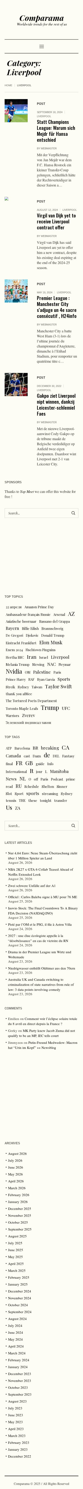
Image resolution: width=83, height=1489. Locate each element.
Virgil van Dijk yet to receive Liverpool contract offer (56, 221)
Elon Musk (50, 642)
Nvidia (14, 671)
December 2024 (19, 1291)
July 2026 (15, 1160)
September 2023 (20, 1394)
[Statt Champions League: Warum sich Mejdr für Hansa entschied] (16, 110)
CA (65, 747)
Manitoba (59, 771)
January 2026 (18, 1201)
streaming (50, 793)
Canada (13, 755)
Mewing (38, 664)
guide (40, 763)
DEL (56, 756)
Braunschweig (52, 628)
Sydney (23, 687)
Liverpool (44, 116)
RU (19, 786)
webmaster (49, 148)
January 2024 (18, 1366)
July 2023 (15, 1408)
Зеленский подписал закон (28, 722)
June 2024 (15, 1332)
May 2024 (15, 1339)
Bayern (12, 628)
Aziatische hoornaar (21, 621)
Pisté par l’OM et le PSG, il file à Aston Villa (40, 924)
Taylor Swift (58, 686)
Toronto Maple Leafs (22, 708)
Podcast (57, 779)
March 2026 (17, 1188)
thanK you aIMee (19, 694)
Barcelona (22, 748)
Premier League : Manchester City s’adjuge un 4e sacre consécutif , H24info (57, 306)
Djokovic (32, 635)
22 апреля (14, 607)
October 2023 (18, 1387)
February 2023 (18, 1442)
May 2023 (15, 1422)
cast (27, 756)
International (16, 771)
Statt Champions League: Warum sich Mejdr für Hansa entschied (56, 130)
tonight (45, 800)
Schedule (31, 786)
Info (50, 763)
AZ (71, 613)
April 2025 (16, 1263)
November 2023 (19, 1380)
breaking (50, 748)
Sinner (62, 786)
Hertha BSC (15, 657)
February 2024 (18, 1360)
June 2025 (15, 1249)
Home (8, 85)
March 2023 (17, 1435)
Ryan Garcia (46, 679)
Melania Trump (18, 664)
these (32, 800)
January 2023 (18, 1449)
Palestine (42, 672)
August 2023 (17, 1401)
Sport (19, 793)
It (31, 770)
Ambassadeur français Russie (28, 614)
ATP (9, 748)
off (36, 779)
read (9, 786)
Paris (57, 672)
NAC (51, 664)
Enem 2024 (14, 649)
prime (70, 779)
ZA (17, 808)
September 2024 (20, 1311)
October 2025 (18, 1222)
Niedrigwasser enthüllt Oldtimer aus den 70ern (41, 968)
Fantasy (68, 756)
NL (22, 778)
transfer (60, 800)
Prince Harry (16, 679)
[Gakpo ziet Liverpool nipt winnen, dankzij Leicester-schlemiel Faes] (16, 384)
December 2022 (19, 1456)
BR (35, 748)
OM (27, 672)
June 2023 (15, 1415)
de (47, 755)
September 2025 (20, 1229)
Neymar (65, 664)
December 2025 (19, 1208)
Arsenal (59, 614)
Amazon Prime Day (39, 607)
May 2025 (15, 1256)
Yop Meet (27, 491)
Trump (50, 707)
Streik (10, 687)
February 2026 (18, 1194)
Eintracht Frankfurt (21, 643)
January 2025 (18, 1284)
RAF (31, 679)
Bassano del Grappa (54, 621)
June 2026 (15, 1167)
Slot (9, 793)
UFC (66, 708)
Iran (31, 656)
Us (9, 807)
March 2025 (17, 1270)
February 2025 (18, 1277)
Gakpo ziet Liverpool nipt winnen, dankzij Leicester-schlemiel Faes (56, 404)
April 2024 (16, 1346)
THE (22, 800)
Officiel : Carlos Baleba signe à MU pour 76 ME (42, 897)
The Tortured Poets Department (31, 700)
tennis (11, 800)
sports (32, 793)
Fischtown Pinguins (41, 649)
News (11, 779)
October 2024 (18, 1305)
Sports (64, 679)
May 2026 (15, 1174)
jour (39, 771)
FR (19, 762)
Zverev (28, 715)
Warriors (12, 715)
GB (29, 762)
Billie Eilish (30, 628)
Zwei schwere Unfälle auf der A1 (32, 885)
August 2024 (17, 1318)
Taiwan (37, 687)
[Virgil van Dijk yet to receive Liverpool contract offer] (16, 208)
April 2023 (16, 1428)
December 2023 (19, 1373)
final (9, 763)
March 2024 (17, 1353)
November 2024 (19, 1298)
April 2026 (16, 1181)
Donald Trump (52, 635)
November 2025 (19, 1215)
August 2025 (17, 1236)
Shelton (48, 786)
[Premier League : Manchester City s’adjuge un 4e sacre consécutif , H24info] (16, 290)
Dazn (37, 756)
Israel (43, 657)
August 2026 (17, 1153)
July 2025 (15, 1243)
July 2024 (15, 1325)
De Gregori (14, 635)
